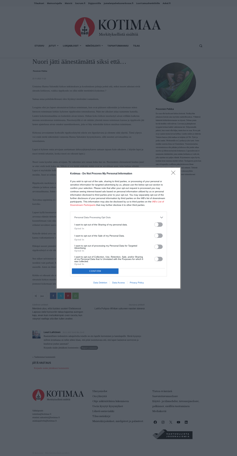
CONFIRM (95, 271)
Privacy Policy (137, 282)
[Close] (174, 174)
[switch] (158, 224)
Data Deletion (100, 282)
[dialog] (118, 228)
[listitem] (118, 217)
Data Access (118, 282)
